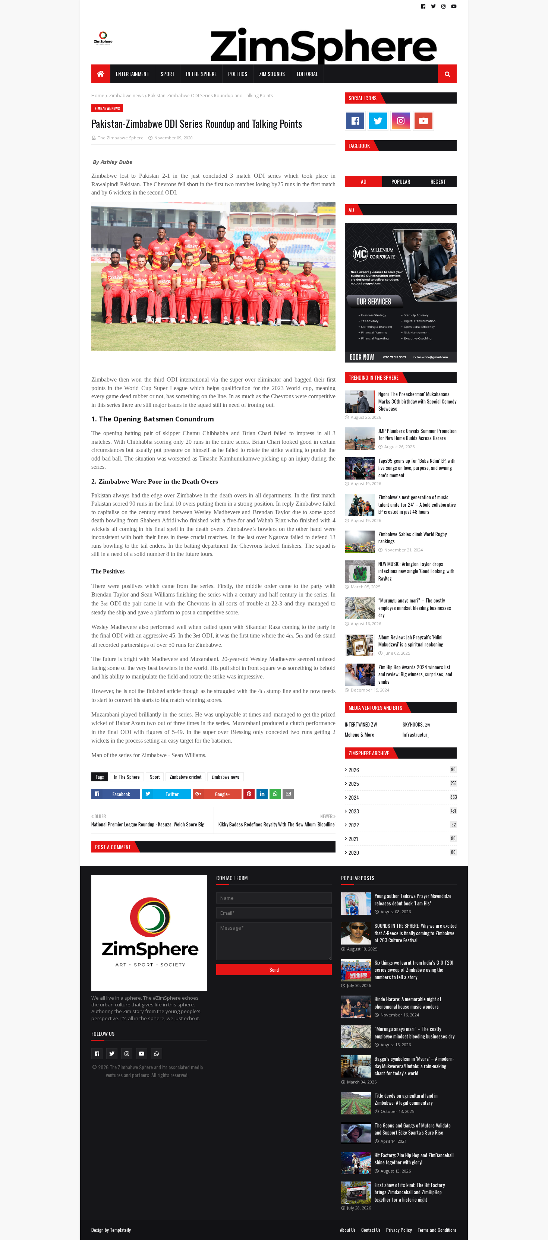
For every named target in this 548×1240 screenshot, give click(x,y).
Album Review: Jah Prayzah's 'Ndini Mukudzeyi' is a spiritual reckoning (410, 640)
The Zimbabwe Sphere (121, 137)
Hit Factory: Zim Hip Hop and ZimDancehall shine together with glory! (414, 1158)
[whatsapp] (156, 1053)
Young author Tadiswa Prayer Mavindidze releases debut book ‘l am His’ (413, 899)
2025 (402, 783)
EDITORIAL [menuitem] (307, 74)
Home (97, 95)
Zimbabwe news (126, 95)
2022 (402, 825)
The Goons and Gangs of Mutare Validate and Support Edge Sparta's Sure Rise (413, 1129)
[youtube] (453, 6)
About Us (348, 1230)
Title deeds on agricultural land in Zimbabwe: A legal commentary (406, 1099)
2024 (403, 797)
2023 (402, 811)
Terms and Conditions (437, 1230)
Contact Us (371, 1230)
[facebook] (423, 6)
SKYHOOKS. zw (416, 724)
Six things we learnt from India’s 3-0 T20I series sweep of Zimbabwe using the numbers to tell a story (414, 970)
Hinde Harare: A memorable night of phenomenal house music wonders (408, 1002)
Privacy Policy (399, 1230)
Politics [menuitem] (237, 74)
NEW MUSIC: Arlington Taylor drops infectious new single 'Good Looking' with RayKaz (416, 571)
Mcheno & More (359, 734)
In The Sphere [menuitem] (201, 74)
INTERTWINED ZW (361, 724)
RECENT (438, 181)
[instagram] (443, 6)
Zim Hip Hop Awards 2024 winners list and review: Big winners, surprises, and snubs (415, 674)
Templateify (120, 1230)
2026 (402, 770)
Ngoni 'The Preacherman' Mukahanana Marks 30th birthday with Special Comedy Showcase (417, 401)
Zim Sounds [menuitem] (272, 74)
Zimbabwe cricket (185, 777)
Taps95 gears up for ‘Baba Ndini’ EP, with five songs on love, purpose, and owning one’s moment (417, 468)
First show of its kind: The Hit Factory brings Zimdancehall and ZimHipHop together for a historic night (410, 1192)
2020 (402, 852)
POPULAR (400, 181)
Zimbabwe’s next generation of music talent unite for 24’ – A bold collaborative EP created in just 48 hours (417, 504)
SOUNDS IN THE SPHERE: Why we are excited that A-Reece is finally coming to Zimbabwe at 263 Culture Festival (416, 933)
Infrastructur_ (416, 734)
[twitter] (433, 6)
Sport (155, 777)
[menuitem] (100, 73)
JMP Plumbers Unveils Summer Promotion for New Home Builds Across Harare (417, 434)
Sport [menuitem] (168, 74)
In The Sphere (127, 777)
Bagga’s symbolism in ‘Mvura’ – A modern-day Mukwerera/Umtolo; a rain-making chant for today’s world (414, 1066)
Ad (363, 181)
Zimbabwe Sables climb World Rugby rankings (412, 537)
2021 (402, 838)
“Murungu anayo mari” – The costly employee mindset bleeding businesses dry (414, 608)
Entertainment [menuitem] (132, 74)
